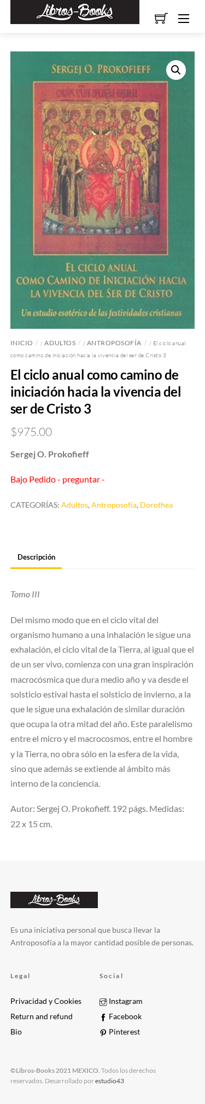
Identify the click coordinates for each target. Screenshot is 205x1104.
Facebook (124, 1016)
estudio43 (109, 1081)
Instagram (125, 1001)
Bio (16, 1031)
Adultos (59, 343)
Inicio (21, 343)
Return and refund (41, 1016)
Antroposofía (114, 343)
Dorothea (156, 504)
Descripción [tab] (36, 557)
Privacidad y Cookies (45, 1001)
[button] (176, 70)
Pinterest (123, 1031)
